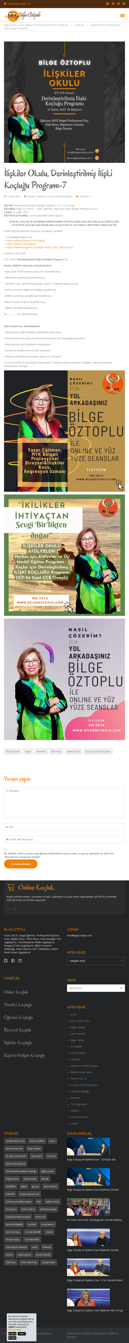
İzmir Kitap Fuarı (29, 1262)
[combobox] (96, 961)
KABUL (12, 1333)
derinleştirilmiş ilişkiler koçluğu (21, 1171)
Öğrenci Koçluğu (18, 1017)
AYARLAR (14, 1337)
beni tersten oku (14, 1148)
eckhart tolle (30, 1178)
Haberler (41, 196)
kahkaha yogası (48, 1209)
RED (21, 1333)
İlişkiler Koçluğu (18, 1042)
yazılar (9, 1254)
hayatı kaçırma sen (29, 1193)
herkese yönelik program (19, 1201)
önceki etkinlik (43, 1254)
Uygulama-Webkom (41, 1333)
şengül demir (48, 1262)
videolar (47, 1247)
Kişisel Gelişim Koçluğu (24, 1055)
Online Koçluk (16, 992)
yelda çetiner (24, 1254)
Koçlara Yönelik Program (59, 196)
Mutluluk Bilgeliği (80, 1091)
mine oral (40, 1216)
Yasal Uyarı (100, 1333)
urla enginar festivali (16, 1247)
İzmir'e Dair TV (79, 1078)
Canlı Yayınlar (78, 1033)
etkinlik (45, 1178)
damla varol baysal (15, 1163)
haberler (41, 751)
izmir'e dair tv (28, 1209)
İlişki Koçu (56, 751)
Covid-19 (51, 1156)
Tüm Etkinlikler (32, 1239)
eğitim (28, 751)
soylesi (49, 1231)
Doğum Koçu (12, 1178)
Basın (74, 1014)
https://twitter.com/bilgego (21, 243)
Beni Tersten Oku (80, 1021)
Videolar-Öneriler (80, 1117)
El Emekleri (76, 1046)
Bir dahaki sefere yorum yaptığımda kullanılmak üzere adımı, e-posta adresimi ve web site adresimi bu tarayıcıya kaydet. (59, 855)
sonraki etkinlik (32, 1231)
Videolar (75, 1110)
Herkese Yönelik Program (84, 1065)
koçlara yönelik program (98, 751)
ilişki (39, 1201)
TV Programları (79, 1104)
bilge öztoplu (12, 751)
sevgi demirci (47, 1224)
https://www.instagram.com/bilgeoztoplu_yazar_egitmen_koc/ (40, 247)
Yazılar (74, 1123)
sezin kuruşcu (13, 1231)
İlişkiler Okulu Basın (81, 1072)
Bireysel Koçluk (18, 1030)
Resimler (75, 1097)
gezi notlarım (50, 1186)
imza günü (11, 1209)
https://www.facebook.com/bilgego (26, 240)
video (35, 1247)
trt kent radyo (13, 1239)
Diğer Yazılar (77, 1040)
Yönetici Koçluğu (18, 1004)
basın (52, 1140)
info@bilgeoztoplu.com (19, 3)
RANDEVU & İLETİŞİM (79, 1333)
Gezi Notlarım (78, 1053)
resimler (32, 1224)
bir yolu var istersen (16, 1156)
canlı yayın (36, 1156)
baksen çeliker (37, 1140)
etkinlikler (11, 1186)
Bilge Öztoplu (78, 1027)
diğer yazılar (47, 1171)
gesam (35, 1186)
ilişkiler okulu (73, 751)
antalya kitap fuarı (15, 1140)
